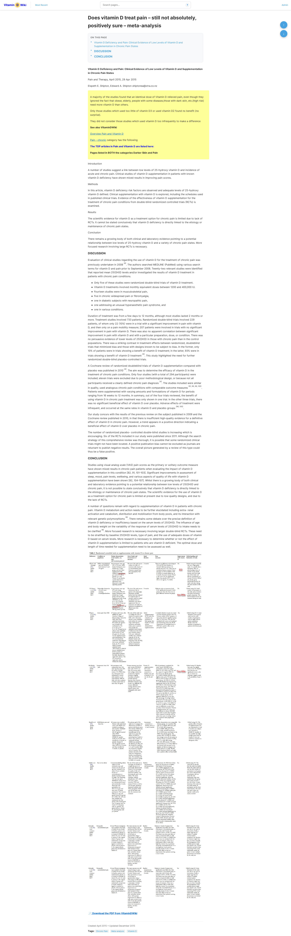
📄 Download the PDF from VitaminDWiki (113, 913)
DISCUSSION (102, 51)
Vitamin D (132, 931)
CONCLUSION (103, 56)
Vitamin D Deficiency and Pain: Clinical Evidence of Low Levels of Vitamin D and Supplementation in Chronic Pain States (138, 44)
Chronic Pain (102, 931)
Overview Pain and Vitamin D (107, 133)
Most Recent (41, 5)
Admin (285, 5)
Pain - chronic (98, 139)
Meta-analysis (117, 931)
